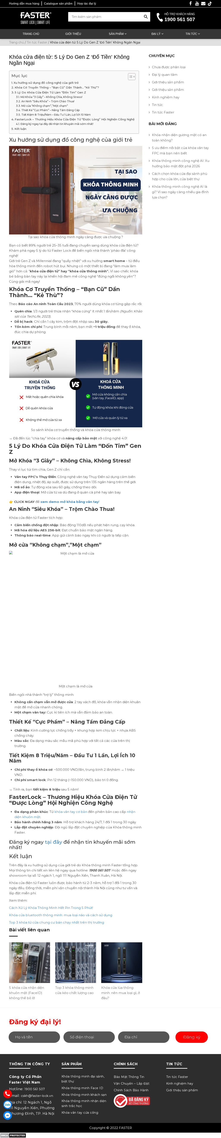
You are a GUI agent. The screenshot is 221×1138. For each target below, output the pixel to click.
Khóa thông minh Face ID (82, 1088)
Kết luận (20, 128)
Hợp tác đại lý (86, 3)
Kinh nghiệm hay (165, 97)
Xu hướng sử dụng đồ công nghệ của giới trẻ (46, 82)
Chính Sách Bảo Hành (131, 1090)
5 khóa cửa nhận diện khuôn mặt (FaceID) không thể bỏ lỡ (26, 993)
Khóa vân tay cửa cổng (80, 1113)
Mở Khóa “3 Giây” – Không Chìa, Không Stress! (51, 97)
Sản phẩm (116, 34)
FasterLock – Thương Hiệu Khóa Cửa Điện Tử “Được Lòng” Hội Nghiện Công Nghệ (74, 119)
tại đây (53, 842)
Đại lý (156, 34)
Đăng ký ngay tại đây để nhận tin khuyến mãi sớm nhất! (57, 124)
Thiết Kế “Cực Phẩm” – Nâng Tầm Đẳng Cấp (50, 110)
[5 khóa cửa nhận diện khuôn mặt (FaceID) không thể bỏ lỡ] (29, 962)
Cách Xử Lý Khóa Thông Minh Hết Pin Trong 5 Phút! (51, 908)
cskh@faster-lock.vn (37, 1096)
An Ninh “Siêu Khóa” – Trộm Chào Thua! (47, 101)
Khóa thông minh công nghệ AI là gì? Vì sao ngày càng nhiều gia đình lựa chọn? (180, 191)
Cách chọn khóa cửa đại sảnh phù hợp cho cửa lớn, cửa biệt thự (179, 176)
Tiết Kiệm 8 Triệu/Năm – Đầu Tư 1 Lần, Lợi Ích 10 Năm (55, 114)
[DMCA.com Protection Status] (13, 1135)
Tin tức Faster (163, 112)
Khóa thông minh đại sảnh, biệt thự (83, 1078)
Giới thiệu (73, 34)
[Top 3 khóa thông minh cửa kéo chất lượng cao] (75, 962)
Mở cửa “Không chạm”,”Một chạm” (44, 105)
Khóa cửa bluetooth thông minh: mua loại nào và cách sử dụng (60, 915)
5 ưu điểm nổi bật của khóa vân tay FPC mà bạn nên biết (180, 150)
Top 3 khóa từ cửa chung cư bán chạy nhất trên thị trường (56, 922)
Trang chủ (31, 34)
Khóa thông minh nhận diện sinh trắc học (84, 1103)
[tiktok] (210, 3)
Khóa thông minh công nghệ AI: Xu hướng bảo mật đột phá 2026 (180, 163)
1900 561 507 (179, 19)
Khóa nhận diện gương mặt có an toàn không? (179, 137)
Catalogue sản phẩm (58, 3)
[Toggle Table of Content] (129, 76)
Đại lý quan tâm (164, 75)
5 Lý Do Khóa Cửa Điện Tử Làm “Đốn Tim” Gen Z (50, 92)
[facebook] (190, 4)
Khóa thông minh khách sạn (84, 1095)
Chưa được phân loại (169, 67)
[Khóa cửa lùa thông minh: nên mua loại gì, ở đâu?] (121, 962)
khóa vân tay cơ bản (70, 812)
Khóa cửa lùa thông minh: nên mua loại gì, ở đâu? (120, 993)
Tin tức (191, 34)
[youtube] (197, 4)
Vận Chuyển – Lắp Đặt (131, 1083)
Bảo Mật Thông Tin (129, 1077)
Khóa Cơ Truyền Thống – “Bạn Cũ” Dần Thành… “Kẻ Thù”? (57, 87)
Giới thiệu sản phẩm (168, 82)
